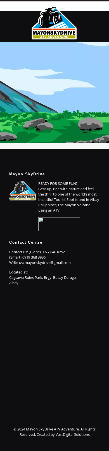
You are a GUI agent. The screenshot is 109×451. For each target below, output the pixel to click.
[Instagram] (66, 442)
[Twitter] (51, 442)
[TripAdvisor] (73, 442)
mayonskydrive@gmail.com (48, 262)
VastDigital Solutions (73, 434)
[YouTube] (58, 442)
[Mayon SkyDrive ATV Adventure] (54, 22)
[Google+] (43, 442)
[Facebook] (36, 442)
